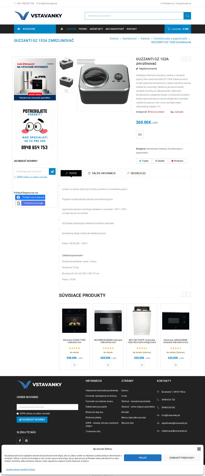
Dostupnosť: (141, 112)
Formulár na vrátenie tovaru (99, 401)
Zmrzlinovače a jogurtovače (170, 38)
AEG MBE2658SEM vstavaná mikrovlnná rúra (108, 341)
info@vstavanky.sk (47, 3)
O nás (124, 396)
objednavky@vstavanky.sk (174, 423)
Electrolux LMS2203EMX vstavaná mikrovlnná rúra (175, 341)
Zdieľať (160, 161)
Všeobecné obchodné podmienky (102, 390)
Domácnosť (129, 38)
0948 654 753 (168, 399)
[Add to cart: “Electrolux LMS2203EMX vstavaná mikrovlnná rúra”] (176, 365)
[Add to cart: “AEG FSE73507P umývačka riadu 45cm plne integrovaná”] (142, 365)
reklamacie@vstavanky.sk (174, 431)
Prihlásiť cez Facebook (34, 197)
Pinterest (178, 161)
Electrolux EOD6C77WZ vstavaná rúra (74, 341)
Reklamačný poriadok (96, 407)
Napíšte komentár (148, 68)
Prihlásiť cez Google (33, 203)
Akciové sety (127, 423)
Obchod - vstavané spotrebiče (136, 401)
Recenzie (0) (138, 173)
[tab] (71, 173)
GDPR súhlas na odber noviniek (32, 177)
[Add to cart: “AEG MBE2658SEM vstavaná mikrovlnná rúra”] (108, 365)
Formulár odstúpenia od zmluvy (101, 396)
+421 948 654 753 (25, 3)
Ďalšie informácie (104, 173)
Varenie (145, 38)
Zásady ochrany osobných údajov (20, 469)
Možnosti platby (93, 417)
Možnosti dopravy (94, 412)
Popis (73, 173)
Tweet (145, 161)
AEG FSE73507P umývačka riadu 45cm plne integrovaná (142, 341)
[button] (198, 448)
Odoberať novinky (52, 171)
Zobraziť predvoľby (181, 457)
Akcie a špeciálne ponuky (133, 417)
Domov (114, 38)
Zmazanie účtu (93, 431)
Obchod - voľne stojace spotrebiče (138, 407)
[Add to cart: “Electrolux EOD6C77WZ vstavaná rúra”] (74, 365)
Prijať (143, 457)
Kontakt (125, 412)
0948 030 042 (168, 407)
